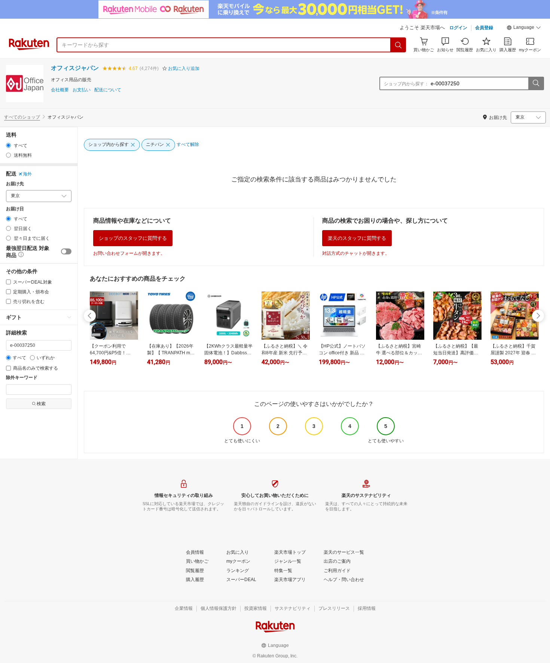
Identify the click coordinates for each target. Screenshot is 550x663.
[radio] (8, 145)
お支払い (82, 90)
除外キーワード (21, 377)
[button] (524, 28)
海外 (27, 174)
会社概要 (60, 90)
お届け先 (15, 183)
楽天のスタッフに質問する (357, 238)
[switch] (66, 251)
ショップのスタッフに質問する (133, 238)
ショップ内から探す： (406, 83)
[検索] (398, 44)
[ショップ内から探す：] (535, 83)
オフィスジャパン (75, 68)
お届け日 (15, 209)
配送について (107, 90)
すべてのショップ (22, 117)
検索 (41, 403)
